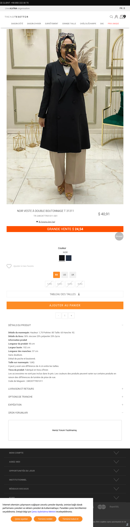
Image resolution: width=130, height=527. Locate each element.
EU (56, 275)
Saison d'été (17, 24)
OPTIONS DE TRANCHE (20, 396)
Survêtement (51, 24)
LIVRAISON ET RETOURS (21, 388)
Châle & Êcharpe (88, 24)
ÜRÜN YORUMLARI (18, 412)
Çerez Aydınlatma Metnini (43, 511)
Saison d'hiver (34, 24)
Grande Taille (69, 24)
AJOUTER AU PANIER (65, 305)
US (64, 275)
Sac (102, 24)
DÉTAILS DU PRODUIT (19, 325)
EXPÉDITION (14, 404)
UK (72, 275)
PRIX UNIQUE (113, 24)
